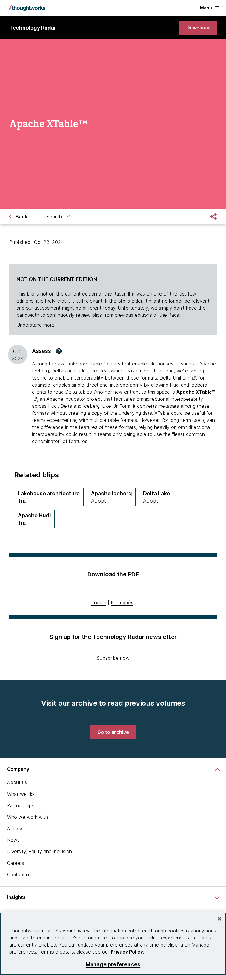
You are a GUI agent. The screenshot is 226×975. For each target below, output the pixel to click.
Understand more (35, 325)
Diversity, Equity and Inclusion (39, 851)
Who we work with (27, 817)
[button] (59, 351)
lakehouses (161, 364)
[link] (198, 28)
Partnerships (20, 805)
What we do (20, 794)
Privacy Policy (127, 952)
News (13, 840)
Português (122, 602)
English (98, 602)
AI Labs (15, 828)
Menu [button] (206, 7)
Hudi (79, 371)
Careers (15, 863)
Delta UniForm (175, 378)
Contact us (19, 874)
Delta (57, 371)
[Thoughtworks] (27, 8)
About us (17, 782)
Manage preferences (113, 964)
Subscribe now (113, 658)
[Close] (219, 918)
